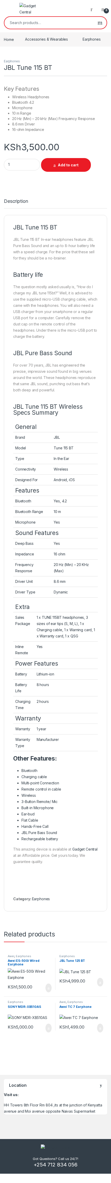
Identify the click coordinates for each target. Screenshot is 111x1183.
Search (100, 23)
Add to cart (68, 165)
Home (9, 39)
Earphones (92, 39)
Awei (11, 956)
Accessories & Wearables (46, 39)
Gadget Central (85, 849)
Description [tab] (16, 201)
